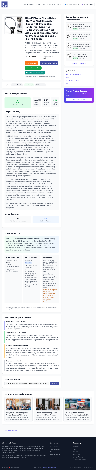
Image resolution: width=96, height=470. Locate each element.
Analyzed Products (55, 454)
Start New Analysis (79, 99)
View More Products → (79, 63)
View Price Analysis (34, 68)
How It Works (46, 4)
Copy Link (54, 383)
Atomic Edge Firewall (49, 467)
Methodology (40, 85)
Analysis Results (17, 85)
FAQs (67, 77)
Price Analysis (29, 85)
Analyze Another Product (49, 63)
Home (26, 4)
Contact (59, 4)
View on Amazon (31, 63)
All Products (33, 4)
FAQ (51, 452)
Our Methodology (55, 449)
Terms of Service (78, 457)
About (54, 4)
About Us (76, 446)
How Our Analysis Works (73, 74)
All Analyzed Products (72, 80)
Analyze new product (10, 430)
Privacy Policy (77, 454)
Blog (39, 4)
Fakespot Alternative (79, 459)
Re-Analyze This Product (35, 73)
